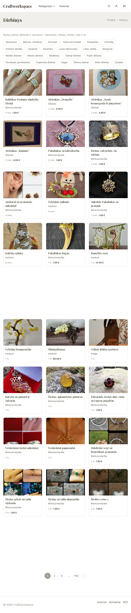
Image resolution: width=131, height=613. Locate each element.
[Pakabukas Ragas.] (65, 236)
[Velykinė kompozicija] (22, 332)
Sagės (64, 62)
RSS (125, 602)
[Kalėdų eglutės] (22, 236)
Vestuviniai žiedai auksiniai (21, 448)
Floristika (109, 42)
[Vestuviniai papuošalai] (65, 431)
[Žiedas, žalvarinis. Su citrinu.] (108, 134)
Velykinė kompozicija (18, 349)
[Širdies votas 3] (108, 482)
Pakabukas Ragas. (59, 253)
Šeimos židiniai (81, 62)
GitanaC (52, 103)
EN (124, 6)
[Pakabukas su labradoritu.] (65, 134)
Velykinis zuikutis (58, 202)
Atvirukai (52, 42)
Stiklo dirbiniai (102, 62)
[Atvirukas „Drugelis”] (65, 82)
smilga (94, 353)
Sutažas (119, 62)
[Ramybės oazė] (108, 236)
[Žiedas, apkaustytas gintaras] (65, 380)
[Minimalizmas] (65, 332)
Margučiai (107, 49)
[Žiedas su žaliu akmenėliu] (65, 482)
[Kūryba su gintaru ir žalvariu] (22, 380)
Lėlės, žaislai (89, 49)
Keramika (48, 49)
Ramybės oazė (99, 253)
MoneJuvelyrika (13, 107)
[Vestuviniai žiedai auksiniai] (22, 431)
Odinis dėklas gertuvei (104, 349)
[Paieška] (109, 6)
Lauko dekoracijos (68, 49)
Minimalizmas (56, 349)
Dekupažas (92, 42)
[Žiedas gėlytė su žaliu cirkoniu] (22, 482)
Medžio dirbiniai (13, 55)
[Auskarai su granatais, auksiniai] (22, 185)
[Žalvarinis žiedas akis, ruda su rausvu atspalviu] (108, 380)
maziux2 (52, 206)
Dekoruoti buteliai (72, 42)
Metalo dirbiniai (35, 55)
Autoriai (64, 6)
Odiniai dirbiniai (73, 55)
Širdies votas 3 (99, 499)
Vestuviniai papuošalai (61, 448)
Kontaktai (114, 602)
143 (76, 575)
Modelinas (54, 55)
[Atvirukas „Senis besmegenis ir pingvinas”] (108, 82)
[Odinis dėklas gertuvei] (108, 332)
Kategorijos (45, 6)
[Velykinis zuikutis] (65, 185)
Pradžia (111, 20)
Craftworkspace (17, 6)
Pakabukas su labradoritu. (64, 150)
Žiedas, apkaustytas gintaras (65, 397)
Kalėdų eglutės (14, 253)
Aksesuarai (11, 42)
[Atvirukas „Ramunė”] (22, 134)
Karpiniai (32, 49)
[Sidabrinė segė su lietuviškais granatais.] (108, 431)
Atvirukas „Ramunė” (17, 150)
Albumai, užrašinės (32, 42)
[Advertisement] (65, 292)
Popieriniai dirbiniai (45, 62)
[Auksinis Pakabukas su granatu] (108, 185)
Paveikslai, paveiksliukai (18, 62)
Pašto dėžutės (94, 55)
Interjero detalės (14, 49)
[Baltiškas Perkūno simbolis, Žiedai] (22, 82)
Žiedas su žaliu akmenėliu (63, 499)
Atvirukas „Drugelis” (60, 99)
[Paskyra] (116, 6)
